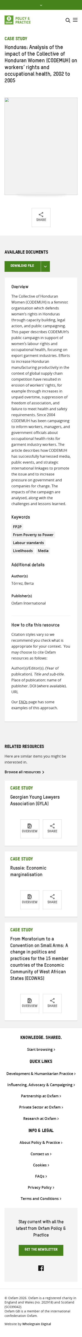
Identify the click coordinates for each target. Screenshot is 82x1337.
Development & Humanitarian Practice (39, 1074)
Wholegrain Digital (36, 1324)
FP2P (17, 526)
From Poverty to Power (33, 534)
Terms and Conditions (40, 1199)
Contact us (40, 1154)
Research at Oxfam (39, 1118)
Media (43, 550)
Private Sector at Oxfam (40, 1107)
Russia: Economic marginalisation (28, 872)
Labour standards (28, 542)
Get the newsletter (41, 1250)
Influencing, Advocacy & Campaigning (39, 1085)
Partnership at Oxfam (40, 1096)
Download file (22, 266)
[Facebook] (41, 1267)
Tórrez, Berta (22, 583)
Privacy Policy (40, 1187)
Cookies (40, 1165)
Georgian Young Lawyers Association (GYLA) (35, 801)
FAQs (23, 701)
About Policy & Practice (40, 1142)
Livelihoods (23, 550)
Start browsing (40, 1049)
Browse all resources (23, 771)
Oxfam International (28, 603)
